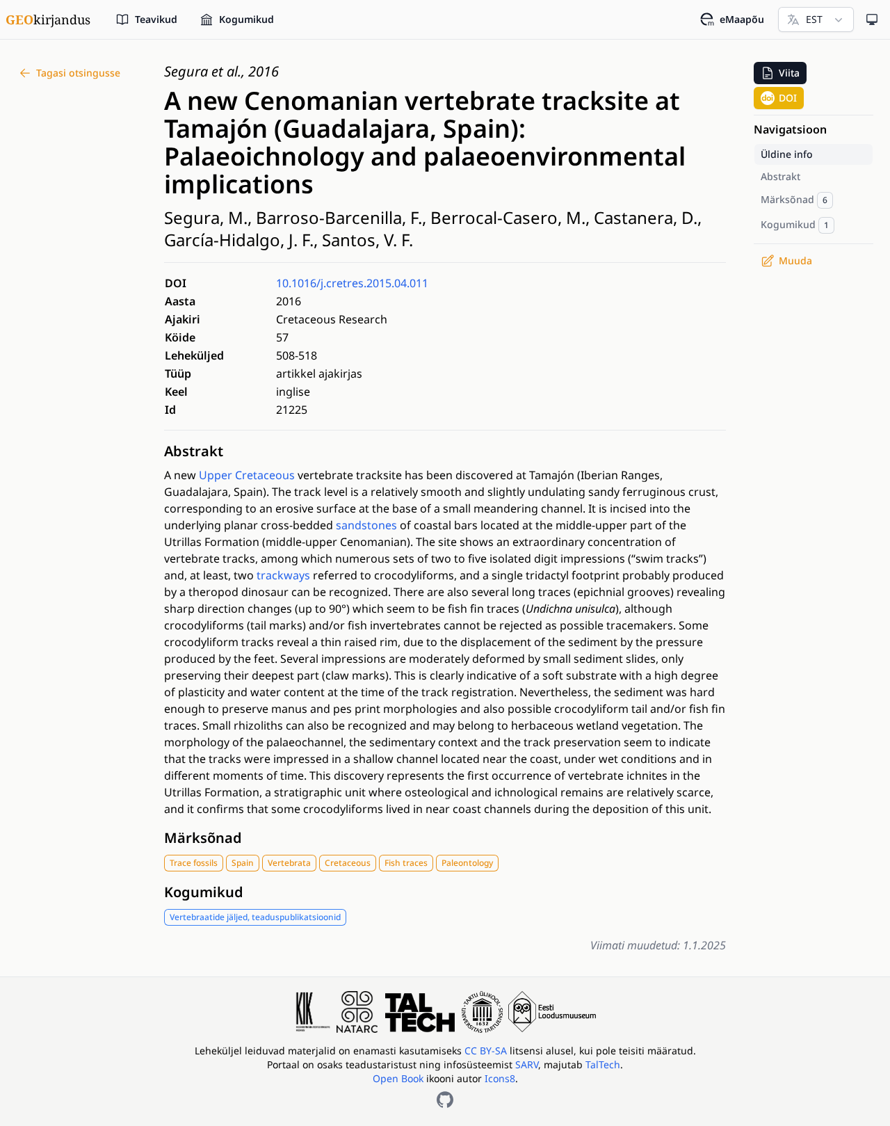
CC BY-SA (487, 1050)
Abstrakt (193, 451)
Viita (789, 72)
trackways (283, 575)
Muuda (795, 260)
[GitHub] (445, 1099)
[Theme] (871, 19)
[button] (780, 73)
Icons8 (500, 1078)
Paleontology (467, 863)
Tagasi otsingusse (78, 72)
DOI (788, 97)
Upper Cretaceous (247, 475)
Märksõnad (203, 837)
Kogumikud (203, 892)
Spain (243, 863)
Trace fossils (194, 863)
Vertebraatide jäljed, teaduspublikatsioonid (255, 917)
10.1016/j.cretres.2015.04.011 (352, 283)
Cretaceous (348, 863)
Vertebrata (289, 863)
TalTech (602, 1064)
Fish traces (406, 863)
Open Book (398, 1078)
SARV (526, 1064)
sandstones (366, 525)
